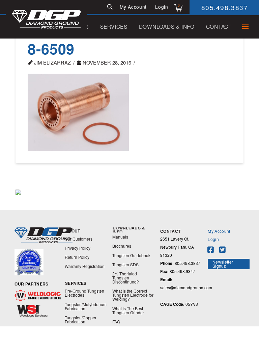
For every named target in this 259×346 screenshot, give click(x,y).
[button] (109, 7)
